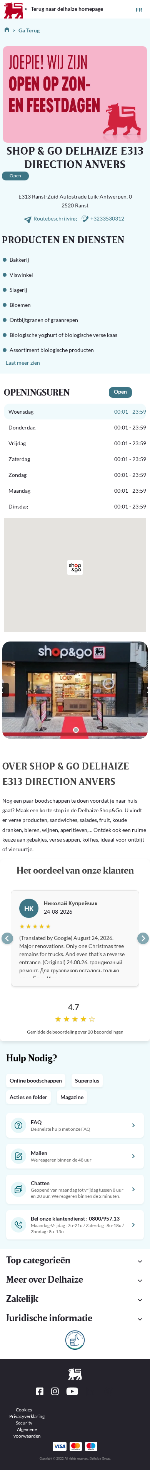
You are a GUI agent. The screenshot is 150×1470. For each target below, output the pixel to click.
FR (139, 9)
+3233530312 (107, 218)
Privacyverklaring (27, 1416)
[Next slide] (143, 938)
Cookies (24, 1410)
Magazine (71, 1097)
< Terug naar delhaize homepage (63, 8)
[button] (75, 1319)
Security (24, 1423)
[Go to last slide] (7, 938)
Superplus (87, 1080)
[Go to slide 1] (76, 730)
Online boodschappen (36, 1080)
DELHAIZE (13, 3)
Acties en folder (28, 1097)
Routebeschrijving (55, 218)
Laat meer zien (23, 362)
